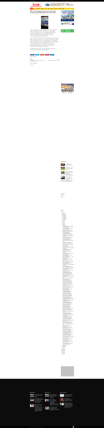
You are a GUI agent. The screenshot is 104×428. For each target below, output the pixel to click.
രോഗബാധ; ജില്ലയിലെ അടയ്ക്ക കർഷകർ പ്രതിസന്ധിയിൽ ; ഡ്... (67, 322)
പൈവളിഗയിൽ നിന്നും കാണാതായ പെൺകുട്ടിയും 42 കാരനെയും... (67, 317)
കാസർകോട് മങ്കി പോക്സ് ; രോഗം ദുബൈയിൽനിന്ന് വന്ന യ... (67, 340)
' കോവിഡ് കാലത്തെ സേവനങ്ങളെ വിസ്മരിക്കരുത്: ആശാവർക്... (67, 318)
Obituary (56, 8)
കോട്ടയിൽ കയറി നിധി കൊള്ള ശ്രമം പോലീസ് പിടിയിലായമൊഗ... (67, 334)
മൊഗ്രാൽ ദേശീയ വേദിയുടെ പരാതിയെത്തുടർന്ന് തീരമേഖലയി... (67, 297)
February (63, 345)
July (63, 220)
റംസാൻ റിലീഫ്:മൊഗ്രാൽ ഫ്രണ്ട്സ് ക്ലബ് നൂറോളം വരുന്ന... (67, 228)
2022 (62, 350)
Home (30, 0)
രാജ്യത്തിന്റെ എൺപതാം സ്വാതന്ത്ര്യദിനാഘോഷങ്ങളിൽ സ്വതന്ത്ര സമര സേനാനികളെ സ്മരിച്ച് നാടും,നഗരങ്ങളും (39, 400)
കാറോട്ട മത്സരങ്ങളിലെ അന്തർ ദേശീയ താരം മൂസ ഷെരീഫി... (67, 268)
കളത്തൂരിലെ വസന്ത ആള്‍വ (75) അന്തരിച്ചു (67, 251)
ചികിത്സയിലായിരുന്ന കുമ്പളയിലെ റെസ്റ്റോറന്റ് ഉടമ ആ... (67, 255)
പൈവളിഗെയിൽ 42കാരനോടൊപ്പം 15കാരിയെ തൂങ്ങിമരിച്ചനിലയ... (67, 302)
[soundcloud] (73, 1)
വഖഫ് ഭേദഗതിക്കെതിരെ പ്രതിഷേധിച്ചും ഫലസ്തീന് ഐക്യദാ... (68, 226)
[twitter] (64, 1)
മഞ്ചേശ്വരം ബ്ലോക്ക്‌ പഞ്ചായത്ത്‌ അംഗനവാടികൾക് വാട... (67, 261)
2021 (62, 351)
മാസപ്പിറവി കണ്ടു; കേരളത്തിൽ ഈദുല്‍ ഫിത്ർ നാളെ (67, 235)
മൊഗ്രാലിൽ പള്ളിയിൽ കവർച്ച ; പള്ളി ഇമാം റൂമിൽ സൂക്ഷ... (67, 257)
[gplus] (67, 1)
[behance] (68, 1)
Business (62, 196)
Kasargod (42, 8)
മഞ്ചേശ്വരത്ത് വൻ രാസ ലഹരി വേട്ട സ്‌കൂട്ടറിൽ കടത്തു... (67, 342)
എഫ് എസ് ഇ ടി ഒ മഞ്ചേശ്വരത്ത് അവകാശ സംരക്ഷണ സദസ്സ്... (67, 274)
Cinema (60, 8)
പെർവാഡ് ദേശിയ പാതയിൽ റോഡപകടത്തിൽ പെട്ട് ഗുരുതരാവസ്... (68, 266)
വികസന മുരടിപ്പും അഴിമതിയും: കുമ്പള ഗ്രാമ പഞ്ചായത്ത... (67, 336)
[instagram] (66, 1)
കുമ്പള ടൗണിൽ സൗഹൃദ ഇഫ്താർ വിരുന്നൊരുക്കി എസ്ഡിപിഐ (67, 283)
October (63, 217)
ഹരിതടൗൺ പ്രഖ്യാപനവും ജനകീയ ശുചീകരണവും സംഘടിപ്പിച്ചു (67, 329)
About (32, 0)
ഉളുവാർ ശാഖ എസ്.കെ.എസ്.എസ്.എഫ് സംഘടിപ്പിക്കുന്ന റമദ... (68, 275)
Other (49, 8)
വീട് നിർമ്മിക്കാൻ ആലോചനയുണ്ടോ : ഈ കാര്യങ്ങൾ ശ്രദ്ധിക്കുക (68, 399)
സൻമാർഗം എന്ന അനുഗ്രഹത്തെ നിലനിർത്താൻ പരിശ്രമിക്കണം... (67, 295)
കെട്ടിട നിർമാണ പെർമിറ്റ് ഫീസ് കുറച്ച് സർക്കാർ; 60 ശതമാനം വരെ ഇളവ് (69, 395)
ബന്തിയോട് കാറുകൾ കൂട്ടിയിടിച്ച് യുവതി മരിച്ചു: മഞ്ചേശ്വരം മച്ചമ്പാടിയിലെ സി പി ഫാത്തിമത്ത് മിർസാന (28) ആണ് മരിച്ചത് (67, 173)
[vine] (70, 1)
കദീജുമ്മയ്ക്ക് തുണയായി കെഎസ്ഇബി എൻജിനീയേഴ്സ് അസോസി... (68, 299)
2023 (62, 349)
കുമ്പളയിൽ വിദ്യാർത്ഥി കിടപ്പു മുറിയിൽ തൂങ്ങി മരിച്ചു (69, 168)
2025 (62, 213)
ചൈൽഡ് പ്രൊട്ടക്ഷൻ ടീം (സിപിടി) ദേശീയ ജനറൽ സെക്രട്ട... (67, 304)
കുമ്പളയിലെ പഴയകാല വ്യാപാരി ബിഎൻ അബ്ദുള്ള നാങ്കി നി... (67, 239)
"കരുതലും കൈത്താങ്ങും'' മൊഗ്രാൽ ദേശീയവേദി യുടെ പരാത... (67, 230)
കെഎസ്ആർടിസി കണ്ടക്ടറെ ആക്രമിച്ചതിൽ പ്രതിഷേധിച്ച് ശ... (67, 272)
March (63, 225)
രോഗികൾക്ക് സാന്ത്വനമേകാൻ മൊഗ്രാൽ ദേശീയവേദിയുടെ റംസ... (67, 331)
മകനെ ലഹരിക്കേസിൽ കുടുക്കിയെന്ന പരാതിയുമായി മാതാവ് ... (67, 263)
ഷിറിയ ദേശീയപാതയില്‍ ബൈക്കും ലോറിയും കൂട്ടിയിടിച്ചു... (67, 290)
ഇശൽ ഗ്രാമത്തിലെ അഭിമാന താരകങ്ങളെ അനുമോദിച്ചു (66, 306)
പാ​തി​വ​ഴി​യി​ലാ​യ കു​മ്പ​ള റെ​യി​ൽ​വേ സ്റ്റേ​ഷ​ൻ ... (67, 277)
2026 (62, 212)
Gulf (45, 8)
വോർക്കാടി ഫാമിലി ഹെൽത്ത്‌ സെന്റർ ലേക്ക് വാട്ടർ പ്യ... (67, 284)
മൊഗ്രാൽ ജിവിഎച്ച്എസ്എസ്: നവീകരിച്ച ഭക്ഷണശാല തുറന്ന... (67, 333)
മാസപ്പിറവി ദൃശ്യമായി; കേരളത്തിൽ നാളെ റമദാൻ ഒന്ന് (67, 338)
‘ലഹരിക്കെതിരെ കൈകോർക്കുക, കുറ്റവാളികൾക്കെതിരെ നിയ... (67, 291)
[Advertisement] (70, 27)
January (63, 346)
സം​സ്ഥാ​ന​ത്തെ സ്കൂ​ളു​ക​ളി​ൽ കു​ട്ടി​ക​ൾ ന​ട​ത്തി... (68, 324)
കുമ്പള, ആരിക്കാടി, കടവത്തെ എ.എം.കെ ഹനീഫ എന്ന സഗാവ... (68, 246)
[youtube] (71, 1)
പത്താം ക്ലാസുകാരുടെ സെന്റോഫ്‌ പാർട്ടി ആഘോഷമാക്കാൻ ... (67, 343)
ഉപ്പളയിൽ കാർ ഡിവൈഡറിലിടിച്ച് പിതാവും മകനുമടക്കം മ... (67, 327)
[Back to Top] (73, 427)
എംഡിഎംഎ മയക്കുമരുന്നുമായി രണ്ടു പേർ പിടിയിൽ (67, 270)
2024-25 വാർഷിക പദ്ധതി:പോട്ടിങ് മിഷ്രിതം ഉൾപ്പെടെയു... (67, 279)
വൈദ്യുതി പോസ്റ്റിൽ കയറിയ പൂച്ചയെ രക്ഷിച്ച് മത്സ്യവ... (67, 315)
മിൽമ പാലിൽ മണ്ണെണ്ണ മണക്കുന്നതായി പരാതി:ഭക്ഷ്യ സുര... (67, 253)
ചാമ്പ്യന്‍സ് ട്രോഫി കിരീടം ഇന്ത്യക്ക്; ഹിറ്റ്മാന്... (67, 311)
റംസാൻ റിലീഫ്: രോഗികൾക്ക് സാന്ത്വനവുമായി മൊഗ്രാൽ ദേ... (67, 293)
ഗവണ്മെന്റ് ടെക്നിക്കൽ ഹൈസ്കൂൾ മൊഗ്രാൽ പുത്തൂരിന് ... (67, 250)
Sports (63, 8)
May (63, 222)
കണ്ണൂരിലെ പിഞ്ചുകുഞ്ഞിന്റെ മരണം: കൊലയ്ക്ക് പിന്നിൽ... (67, 288)
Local (34, 8)
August (63, 219)
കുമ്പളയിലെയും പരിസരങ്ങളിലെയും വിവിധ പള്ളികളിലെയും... (67, 232)
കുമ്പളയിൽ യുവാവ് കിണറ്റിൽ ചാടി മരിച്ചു (68, 164)
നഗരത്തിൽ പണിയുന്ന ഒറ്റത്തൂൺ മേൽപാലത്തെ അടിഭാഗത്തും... (67, 281)
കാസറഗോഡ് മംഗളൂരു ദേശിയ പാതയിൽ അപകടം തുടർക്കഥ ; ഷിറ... (67, 242)
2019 (62, 353)
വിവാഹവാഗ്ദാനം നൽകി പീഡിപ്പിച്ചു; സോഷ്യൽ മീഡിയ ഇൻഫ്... (67, 309)
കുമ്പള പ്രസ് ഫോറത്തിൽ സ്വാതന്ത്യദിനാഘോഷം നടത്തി (39, 395)
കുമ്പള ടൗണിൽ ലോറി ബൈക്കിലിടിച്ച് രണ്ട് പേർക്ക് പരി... (67, 244)
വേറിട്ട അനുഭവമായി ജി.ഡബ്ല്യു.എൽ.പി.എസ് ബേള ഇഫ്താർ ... (67, 259)
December (63, 214)
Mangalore (38, 8)
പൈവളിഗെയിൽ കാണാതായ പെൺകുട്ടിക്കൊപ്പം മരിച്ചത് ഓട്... (67, 313)
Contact (34, 0)
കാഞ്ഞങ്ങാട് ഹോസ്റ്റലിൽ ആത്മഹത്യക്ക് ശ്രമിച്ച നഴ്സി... (68, 265)
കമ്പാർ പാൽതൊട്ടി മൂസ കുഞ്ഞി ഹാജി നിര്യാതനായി (67, 320)
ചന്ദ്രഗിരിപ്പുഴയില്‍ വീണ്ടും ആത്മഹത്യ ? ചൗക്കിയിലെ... (68, 248)
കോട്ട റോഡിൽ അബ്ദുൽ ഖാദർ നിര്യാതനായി (66, 326)
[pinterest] (72, 1)
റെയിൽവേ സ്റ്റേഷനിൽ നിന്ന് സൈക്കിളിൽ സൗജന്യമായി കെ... (67, 233)
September (64, 218)
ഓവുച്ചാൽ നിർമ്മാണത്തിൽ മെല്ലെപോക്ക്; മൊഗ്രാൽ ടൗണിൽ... (67, 308)
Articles (52, 8)
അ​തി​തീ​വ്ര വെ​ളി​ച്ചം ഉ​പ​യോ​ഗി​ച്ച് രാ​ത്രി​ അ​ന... (67, 241)
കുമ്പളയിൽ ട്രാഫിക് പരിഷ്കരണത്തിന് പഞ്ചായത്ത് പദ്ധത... (67, 300)
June (63, 221)
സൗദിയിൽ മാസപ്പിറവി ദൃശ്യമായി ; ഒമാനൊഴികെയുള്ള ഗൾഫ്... (67, 237)
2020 (62, 352)
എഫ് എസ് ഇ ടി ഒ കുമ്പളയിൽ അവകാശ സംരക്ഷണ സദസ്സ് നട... (68, 286)
